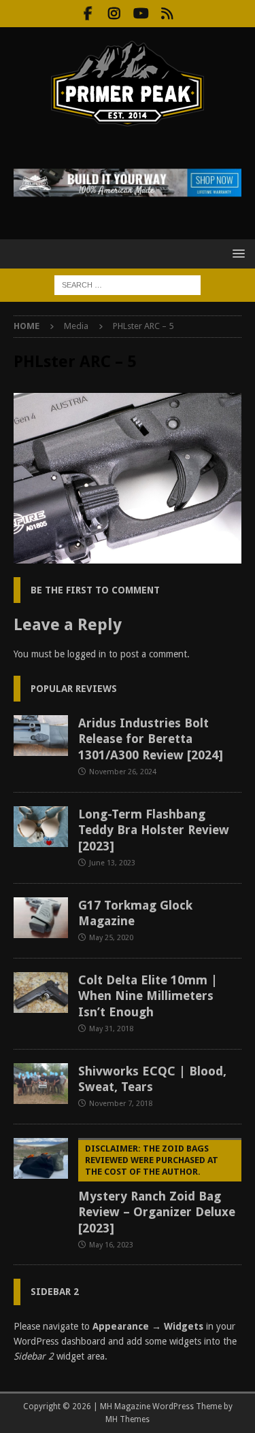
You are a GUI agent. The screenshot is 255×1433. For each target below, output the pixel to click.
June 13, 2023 (112, 863)
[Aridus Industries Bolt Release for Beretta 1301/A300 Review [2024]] (41, 735)
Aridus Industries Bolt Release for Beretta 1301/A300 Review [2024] (150, 739)
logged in (86, 654)
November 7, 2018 (120, 1103)
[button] (236, 253)
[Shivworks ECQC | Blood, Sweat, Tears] (41, 1083)
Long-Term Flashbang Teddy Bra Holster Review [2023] (153, 830)
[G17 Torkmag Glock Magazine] (41, 917)
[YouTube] (141, 13)
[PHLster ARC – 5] (127, 556)
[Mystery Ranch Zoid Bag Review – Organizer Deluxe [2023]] (41, 1158)
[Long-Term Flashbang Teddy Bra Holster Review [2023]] (41, 826)
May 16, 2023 (111, 1245)
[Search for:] (127, 284)
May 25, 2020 (111, 937)
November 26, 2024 (122, 771)
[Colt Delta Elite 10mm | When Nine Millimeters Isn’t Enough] (41, 992)
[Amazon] (168, 13)
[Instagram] (114, 13)
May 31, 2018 (111, 1028)
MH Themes (127, 1419)
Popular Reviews (74, 688)
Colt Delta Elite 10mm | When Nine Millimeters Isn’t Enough (148, 996)
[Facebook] (88, 13)
